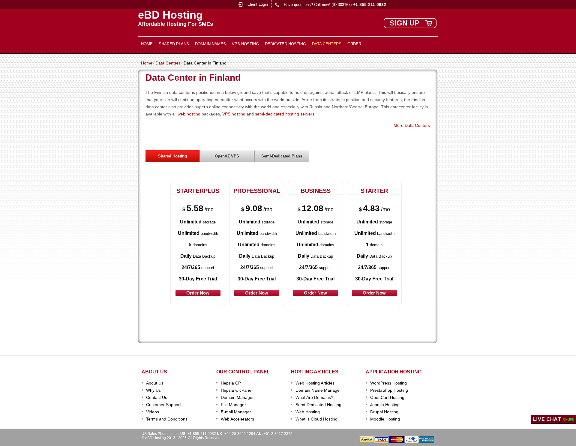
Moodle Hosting (385, 419)
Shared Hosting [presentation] (172, 156)
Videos (152, 411)
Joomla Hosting (385, 404)
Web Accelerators (237, 419)
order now (197, 292)
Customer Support (163, 404)
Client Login (258, 4)
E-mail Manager (236, 411)
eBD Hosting (170, 15)
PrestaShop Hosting (389, 390)
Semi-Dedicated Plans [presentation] (281, 156)
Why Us (153, 390)
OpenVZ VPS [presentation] (227, 156)
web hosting (189, 114)
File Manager (233, 404)
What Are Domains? (314, 397)
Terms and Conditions (167, 419)
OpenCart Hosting (387, 397)
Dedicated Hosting (285, 44)
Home (147, 44)
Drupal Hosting (384, 411)
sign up (404, 23)
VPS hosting (233, 114)
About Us (155, 383)
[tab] (173, 156)
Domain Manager (237, 397)
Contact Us (156, 397)
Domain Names (210, 44)
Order (354, 44)
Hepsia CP (231, 383)
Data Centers (326, 44)
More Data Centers (412, 125)
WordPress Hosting (388, 383)
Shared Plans (174, 44)
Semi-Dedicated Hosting (318, 404)
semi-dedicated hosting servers (284, 114)
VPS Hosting (245, 44)
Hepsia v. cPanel (236, 390)
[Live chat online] (553, 419)
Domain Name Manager (318, 390)
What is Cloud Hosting (317, 419)
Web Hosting (308, 411)
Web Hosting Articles (315, 383)
